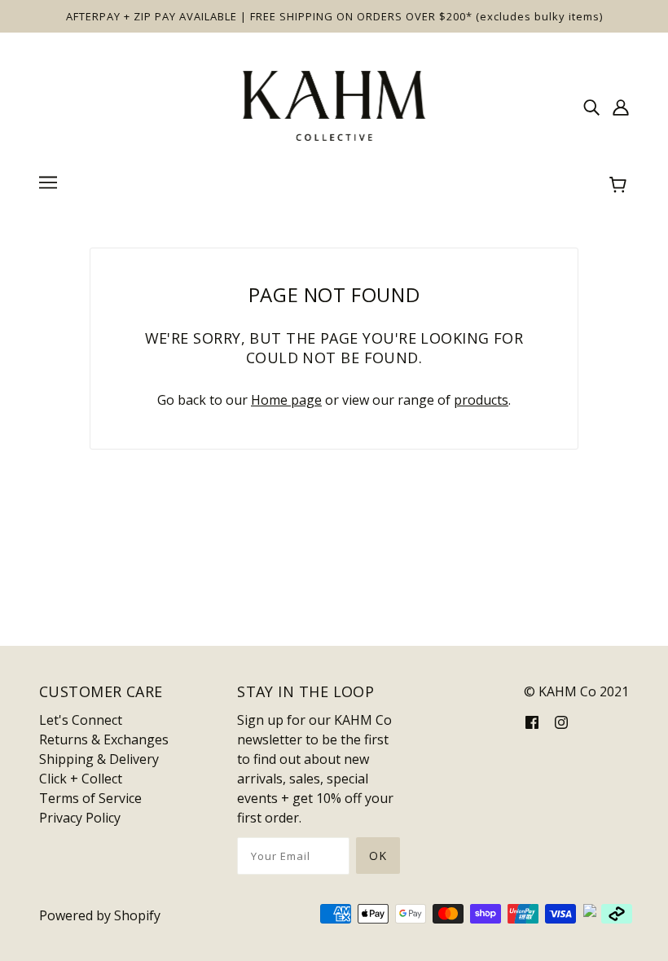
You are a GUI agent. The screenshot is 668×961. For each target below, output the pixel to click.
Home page (286, 400)
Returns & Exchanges (104, 739)
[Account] (620, 106)
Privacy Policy (80, 818)
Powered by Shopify (99, 915)
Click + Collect (80, 779)
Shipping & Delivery (99, 759)
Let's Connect (80, 720)
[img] (591, 106)
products (481, 400)
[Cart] (620, 185)
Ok (378, 855)
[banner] (334, 104)
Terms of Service (90, 798)
